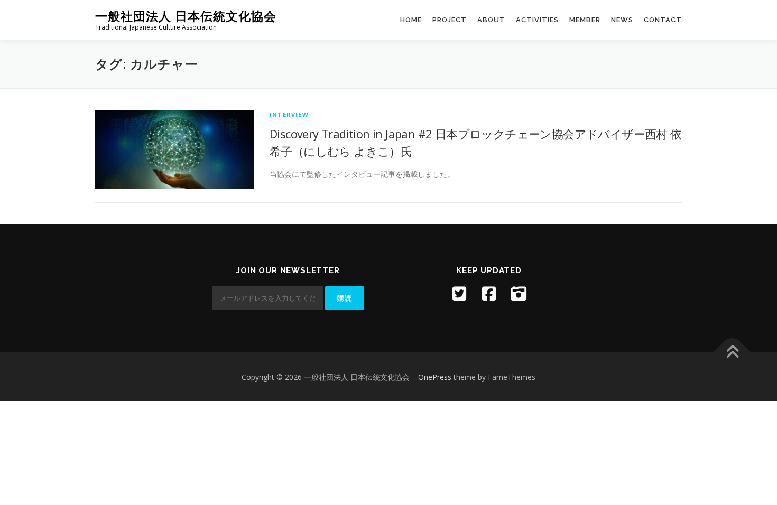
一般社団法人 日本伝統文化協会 (185, 16)
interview (289, 114)
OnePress (434, 377)
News (622, 20)
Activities (537, 20)
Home (411, 20)
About (491, 20)
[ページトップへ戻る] (732, 352)
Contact (663, 20)
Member (584, 20)
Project (449, 20)
